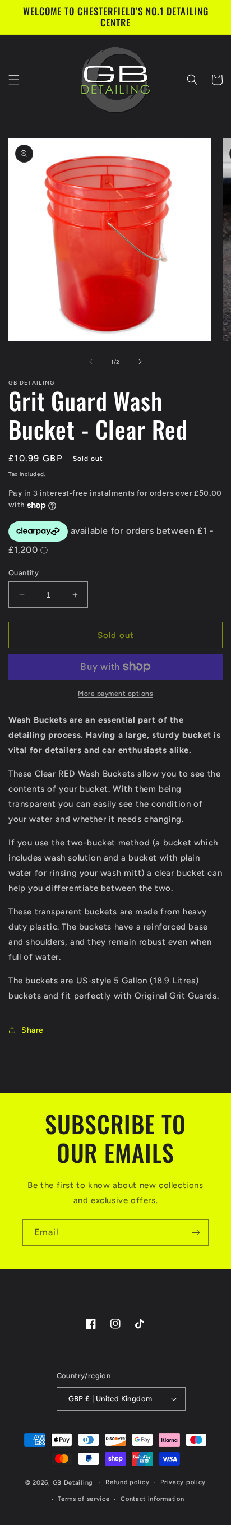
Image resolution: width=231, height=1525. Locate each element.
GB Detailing (73, 1482)
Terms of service (83, 1499)
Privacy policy (183, 1482)
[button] (14, 79)
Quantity (23, 573)
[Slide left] (90, 361)
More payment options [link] (115, 693)
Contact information (152, 1499)
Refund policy (127, 1482)
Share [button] (32, 1030)
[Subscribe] (195, 1232)
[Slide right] (140, 361)
